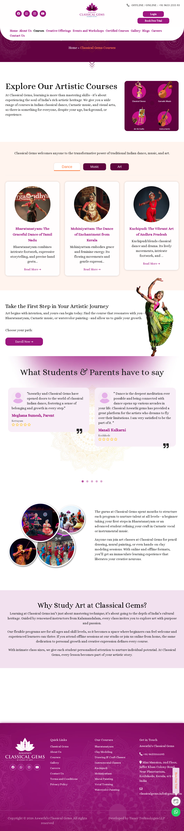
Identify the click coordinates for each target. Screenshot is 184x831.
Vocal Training (104, 784)
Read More (31, 269)
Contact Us (17, 35)
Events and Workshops (88, 30)
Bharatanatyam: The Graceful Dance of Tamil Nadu (32, 234)
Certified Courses (117, 30)
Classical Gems (59, 746)
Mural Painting (104, 779)
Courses (38, 30)
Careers (156, 30)
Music (94, 167)
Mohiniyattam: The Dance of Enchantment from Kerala (92, 234)
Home (14, 30)
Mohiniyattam (103, 773)
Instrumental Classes (108, 762)
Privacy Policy (59, 784)
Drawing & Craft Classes (110, 757)
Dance (67, 167)
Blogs (146, 30)
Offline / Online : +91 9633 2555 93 (154, 5)
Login (153, 14)
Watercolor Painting (107, 789)
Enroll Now (23, 341)
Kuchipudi (101, 768)
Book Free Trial (153, 20)
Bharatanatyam (104, 746)
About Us (25, 30)
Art (120, 167)
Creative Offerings (58, 30)
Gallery (136, 30)
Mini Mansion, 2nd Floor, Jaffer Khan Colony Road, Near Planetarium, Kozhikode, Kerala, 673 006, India (158, 772)
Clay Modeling (103, 752)
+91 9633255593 (153, 754)
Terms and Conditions (63, 779)
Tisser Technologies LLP (147, 818)
